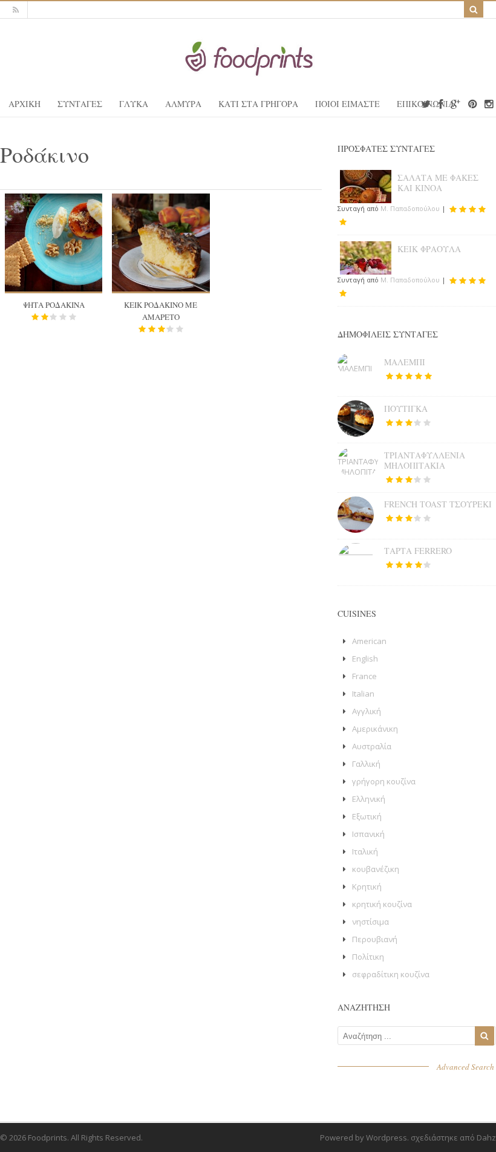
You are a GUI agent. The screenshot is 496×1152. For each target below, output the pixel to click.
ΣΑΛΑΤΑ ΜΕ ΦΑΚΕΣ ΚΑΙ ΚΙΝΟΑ (437, 183)
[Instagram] (488, 104)
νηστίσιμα (370, 921)
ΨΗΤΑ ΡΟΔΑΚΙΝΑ (54, 304)
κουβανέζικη (375, 869)
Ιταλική (365, 851)
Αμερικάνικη (375, 728)
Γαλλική (366, 763)
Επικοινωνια (425, 103)
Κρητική (367, 886)
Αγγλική (366, 711)
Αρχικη (24, 103)
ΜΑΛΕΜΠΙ (404, 362)
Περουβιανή (374, 939)
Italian (363, 693)
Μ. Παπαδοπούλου (410, 208)
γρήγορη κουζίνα (384, 781)
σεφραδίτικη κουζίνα (390, 974)
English (365, 658)
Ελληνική (368, 798)
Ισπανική (368, 833)
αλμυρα (183, 103)
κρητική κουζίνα (382, 904)
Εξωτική (367, 816)
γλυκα (133, 103)
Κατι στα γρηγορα (258, 103)
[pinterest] (472, 104)
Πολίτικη (368, 956)
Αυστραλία (371, 746)
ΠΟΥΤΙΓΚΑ (406, 408)
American (369, 641)
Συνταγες (79, 103)
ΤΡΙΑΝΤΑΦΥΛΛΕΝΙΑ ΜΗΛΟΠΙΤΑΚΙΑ (424, 460)
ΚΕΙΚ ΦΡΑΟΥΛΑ (429, 249)
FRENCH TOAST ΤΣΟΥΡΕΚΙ (438, 504)
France (364, 676)
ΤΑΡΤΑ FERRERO (418, 550)
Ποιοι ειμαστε (347, 103)
